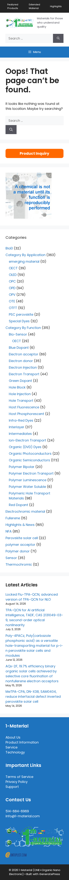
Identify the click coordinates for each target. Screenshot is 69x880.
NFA (9, 531)
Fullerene (13, 518)
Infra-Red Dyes (21, 420)
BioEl (9, 248)
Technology (15, 752)
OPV (12, 294)
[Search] (58, 38)
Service (11, 747)
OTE (12, 301)
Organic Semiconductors (29, 460)
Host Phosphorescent (26, 413)
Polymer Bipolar (21, 466)
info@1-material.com (23, 816)
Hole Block (17, 387)
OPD (12, 288)
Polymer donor (18, 551)
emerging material (24, 261)
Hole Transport (21, 400)
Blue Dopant (19, 347)
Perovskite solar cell (22, 538)
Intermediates (20, 433)
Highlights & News (20, 524)
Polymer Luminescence (27, 480)
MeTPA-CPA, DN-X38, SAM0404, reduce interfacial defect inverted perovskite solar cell (33, 696)
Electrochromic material (25, 511)
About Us (13, 737)
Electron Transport (24, 374)
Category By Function (23, 327)
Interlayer (16, 427)
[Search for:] (29, 38)
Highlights (56, 6)
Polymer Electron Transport (31, 473)
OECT (13, 268)
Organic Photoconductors (30, 453)
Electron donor (21, 361)
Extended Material (34, 6)
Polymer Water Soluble (27, 486)
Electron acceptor (23, 354)
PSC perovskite (21, 314)
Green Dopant (20, 380)
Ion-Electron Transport (27, 440)
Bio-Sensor (18, 334)
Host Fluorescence (24, 407)
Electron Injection (23, 367)
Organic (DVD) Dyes (25, 447)
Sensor (11, 558)
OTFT (13, 308)
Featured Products (12, 6)
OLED (13, 274)
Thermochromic (19, 564)
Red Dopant (18, 505)
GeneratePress (49, 874)
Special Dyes (19, 321)
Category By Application (25, 255)
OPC (12, 281)
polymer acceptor (20, 544)
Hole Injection (20, 394)
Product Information (22, 742)
